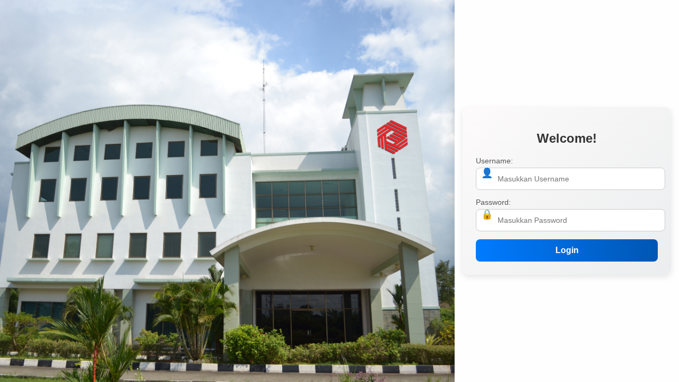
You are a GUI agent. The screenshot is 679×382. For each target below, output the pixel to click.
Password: (493, 202)
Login (567, 250)
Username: (494, 161)
